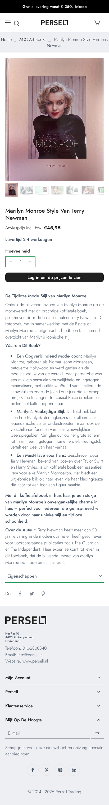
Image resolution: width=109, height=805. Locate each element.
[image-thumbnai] (11, 190)
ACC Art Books (32, 39)
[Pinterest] (46, 770)
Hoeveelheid (17, 251)
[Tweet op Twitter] (32, 593)
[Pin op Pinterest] (43, 593)
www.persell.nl (35, 661)
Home (6, 39)
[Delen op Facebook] (20, 593)
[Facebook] (33, 770)
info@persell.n (30, 654)
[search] (16, 22)
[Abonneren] (97, 733)
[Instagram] (60, 770)
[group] (54, 119)
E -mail (14, 733)
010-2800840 (34, 648)
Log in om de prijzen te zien (54, 277)
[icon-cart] (97, 22)
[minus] (11, 261)
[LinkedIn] (74, 770)
